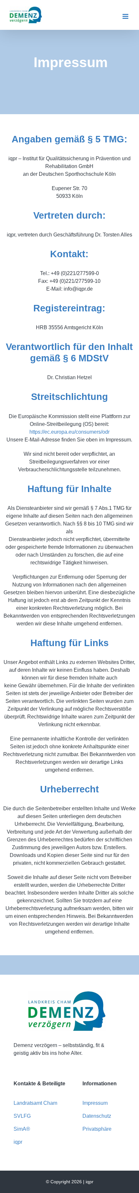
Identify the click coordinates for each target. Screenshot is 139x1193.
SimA (20, 1129)
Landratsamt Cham (35, 1103)
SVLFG (22, 1116)
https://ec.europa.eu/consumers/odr (69, 432)
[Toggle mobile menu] (126, 16)
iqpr (18, 1142)
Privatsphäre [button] (97, 1129)
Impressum (95, 1103)
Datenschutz (96, 1116)
